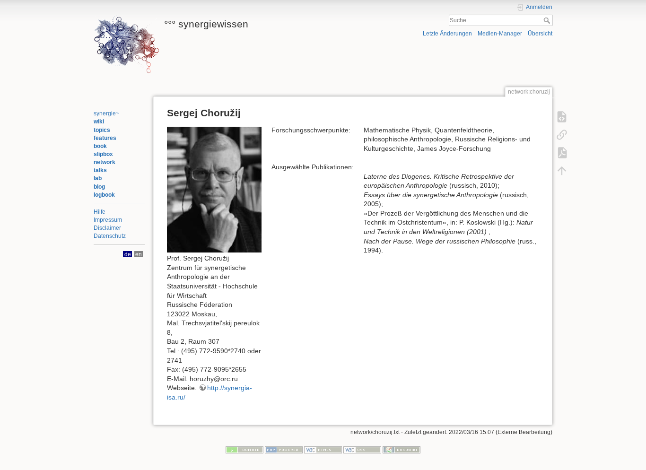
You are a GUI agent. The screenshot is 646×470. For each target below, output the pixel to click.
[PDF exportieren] (562, 152)
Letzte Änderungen (447, 33)
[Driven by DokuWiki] (401, 449)
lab (98, 178)
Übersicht (540, 33)
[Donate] (244, 449)
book (100, 146)
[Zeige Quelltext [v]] (562, 116)
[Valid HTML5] (323, 449)
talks (100, 170)
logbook (104, 194)
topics (102, 130)
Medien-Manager (500, 33)
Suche (547, 20)
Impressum (108, 220)
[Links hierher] (562, 134)
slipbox (103, 154)
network (104, 162)
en (138, 254)
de (127, 254)
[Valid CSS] (362, 449)
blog (99, 186)
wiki (99, 121)
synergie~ (106, 113)
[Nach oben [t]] (562, 170)
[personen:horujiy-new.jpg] (214, 189)
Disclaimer (107, 228)
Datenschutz (110, 236)
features (105, 138)
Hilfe (99, 212)
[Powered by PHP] (284, 449)
